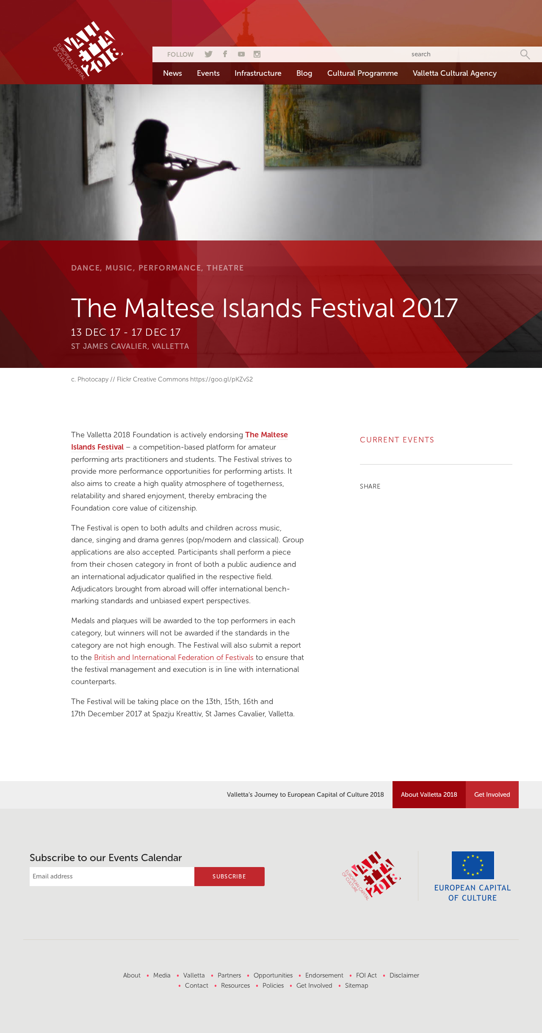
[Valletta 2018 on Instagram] (257, 53)
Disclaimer (404, 975)
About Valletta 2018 (429, 794)
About (132, 975)
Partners (229, 975)
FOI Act (366, 975)
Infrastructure (258, 73)
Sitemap (356, 985)
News (172, 73)
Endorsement (324, 975)
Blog (304, 73)
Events (208, 73)
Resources (235, 985)
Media (162, 975)
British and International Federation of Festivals (174, 657)
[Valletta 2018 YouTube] (240, 53)
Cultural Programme (362, 73)
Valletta (194, 975)
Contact (196, 985)
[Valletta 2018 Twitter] (207, 53)
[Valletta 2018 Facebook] (224, 53)
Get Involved (492, 794)
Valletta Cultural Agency (455, 73)
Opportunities (273, 975)
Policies (273, 985)
